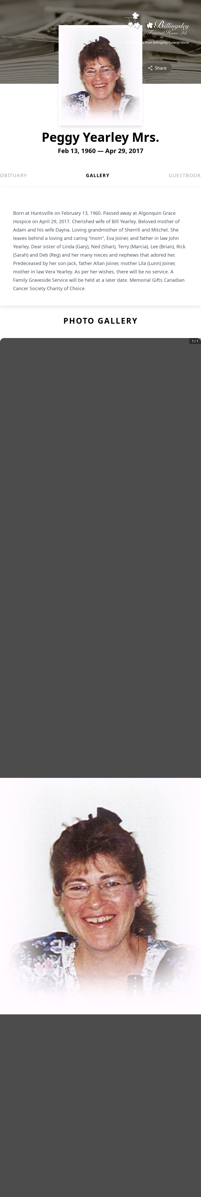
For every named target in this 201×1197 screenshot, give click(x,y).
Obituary (13, 175)
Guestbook (185, 175)
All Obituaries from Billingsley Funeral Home (157, 43)
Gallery (98, 175)
